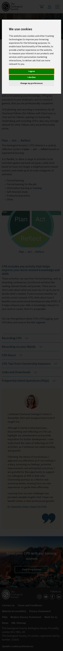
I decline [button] (32, 77)
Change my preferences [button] (31, 83)
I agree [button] (31, 71)
